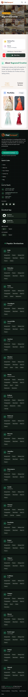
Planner (6, 260)
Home (4, 164)
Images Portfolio (7, 84)
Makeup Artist (21, 255)
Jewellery (18, 515)
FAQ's (2, 694)
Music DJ (22, 258)
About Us (5, 167)
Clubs (16, 367)
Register (10, 229)
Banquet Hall (7, 255)
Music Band (15, 258)
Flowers (13, 255)
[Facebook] (6, 204)
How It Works (6, 170)
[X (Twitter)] (10, 204)
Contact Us (5, 173)
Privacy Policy (15, 691)
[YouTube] (13, 204)
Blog (4, 179)
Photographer (7, 258)
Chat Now (17, 55)
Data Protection (22, 691)
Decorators (14, 388)
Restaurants (18, 296)
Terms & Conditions (5, 691)
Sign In (4, 229)
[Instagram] (2, 204)
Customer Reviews (20, 84)
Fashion (11, 260)
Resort (11, 385)
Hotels (11, 367)
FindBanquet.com (9, 686)
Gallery (4, 176)
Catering (6, 408)
